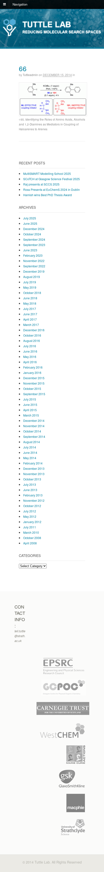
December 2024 (34, 229)
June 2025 (30, 223)
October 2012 (32, 506)
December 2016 (34, 330)
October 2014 (32, 431)
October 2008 (32, 538)
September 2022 (34, 266)
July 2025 (29, 218)
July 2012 (29, 511)
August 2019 (31, 277)
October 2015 (32, 388)
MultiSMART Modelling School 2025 (47, 173)
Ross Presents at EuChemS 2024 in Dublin (51, 189)
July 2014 (29, 447)
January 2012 (32, 522)
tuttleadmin (30, 75)
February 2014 (33, 463)
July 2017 (29, 309)
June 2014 (30, 452)
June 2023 (30, 250)
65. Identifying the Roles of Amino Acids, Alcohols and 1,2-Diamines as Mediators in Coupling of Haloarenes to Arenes (52, 124)
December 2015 (34, 378)
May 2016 (29, 357)
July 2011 (29, 527)
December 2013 (34, 468)
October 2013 (32, 479)
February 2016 (33, 367)
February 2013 (33, 495)
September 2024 (34, 239)
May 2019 (29, 287)
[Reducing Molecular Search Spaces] (52, 35)
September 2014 (34, 436)
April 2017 (30, 319)
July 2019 (29, 282)
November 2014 (34, 426)
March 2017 (31, 325)
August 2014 (31, 442)
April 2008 (30, 543)
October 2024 (32, 234)
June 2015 (30, 404)
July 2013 (29, 484)
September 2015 (34, 394)
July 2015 (29, 399)
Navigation (20, 4)
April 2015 (30, 410)
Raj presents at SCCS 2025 (41, 184)
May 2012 (29, 516)
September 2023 (34, 245)
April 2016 (30, 362)
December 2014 (34, 420)
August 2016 (31, 341)
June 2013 (30, 490)
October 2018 (32, 293)
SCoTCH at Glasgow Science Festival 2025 (51, 179)
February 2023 (33, 255)
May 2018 (29, 303)
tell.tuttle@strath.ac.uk (20, 636)
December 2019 (34, 271)
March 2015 (31, 415)
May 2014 (29, 458)
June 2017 (30, 314)
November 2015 (34, 383)
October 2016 (32, 335)
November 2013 (34, 474)
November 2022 (34, 261)
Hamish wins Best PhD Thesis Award (47, 195)
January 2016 (32, 372)
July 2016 (29, 346)
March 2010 (31, 532)
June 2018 (30, 298)
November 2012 (34, 500)
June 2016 (30, 351)
